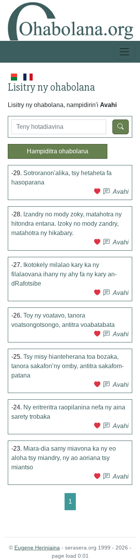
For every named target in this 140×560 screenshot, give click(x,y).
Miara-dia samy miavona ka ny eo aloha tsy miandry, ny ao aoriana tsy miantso (63, 457)
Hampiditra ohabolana (57, 151)
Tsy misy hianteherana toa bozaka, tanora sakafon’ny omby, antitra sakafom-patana (67, 366)
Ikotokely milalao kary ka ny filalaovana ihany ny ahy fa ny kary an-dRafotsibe (64, 274)
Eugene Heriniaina (37, 547)
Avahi (121, 191)
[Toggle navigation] (124, 52)
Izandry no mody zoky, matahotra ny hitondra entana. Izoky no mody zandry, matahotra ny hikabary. (66, 223)
